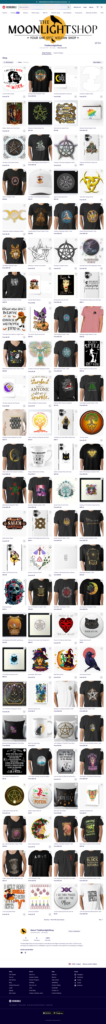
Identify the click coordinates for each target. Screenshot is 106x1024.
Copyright (55, 988)
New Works (12, 980)
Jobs (30, 988)
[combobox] (44, 7)
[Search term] (68, 7)
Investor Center (33, 977)
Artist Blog (32, 990)
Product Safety (56, 985)
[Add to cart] (24, 96)
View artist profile (62, 47)
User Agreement (13, 1005)
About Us (32, 974)
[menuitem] (4, 13)
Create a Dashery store (36, 993)
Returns (54, 977)
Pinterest (79, 985)
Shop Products (46, 53)
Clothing (15, 13)
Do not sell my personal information (36, 1005)
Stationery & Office (91, 13)
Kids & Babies (67, 13)
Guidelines (55, 982)
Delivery (54, 974)
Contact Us (55, 990)
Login (10, 988)
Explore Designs (58, 53)
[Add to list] (24, 67)
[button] (53, 1)
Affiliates (31, 982)
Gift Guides (12, 974)
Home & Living (55, 13)
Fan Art (11, 977)
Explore (4, 13)
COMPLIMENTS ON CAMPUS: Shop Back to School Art (53, 1)
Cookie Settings (56, 993)
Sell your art (32, 985)
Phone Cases (35, 13)
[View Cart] (102, 7)
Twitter (79, 980)
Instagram (80, 974)
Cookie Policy (49, 1005)
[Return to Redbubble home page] (9, 7)
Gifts (102, 13)
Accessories (78, 13)
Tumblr (79, 982)
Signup (11, 990)
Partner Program (34, 980)
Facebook (80, 977)
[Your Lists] (97, 7)
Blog (10, 982)
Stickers (25, 13)
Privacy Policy (22, 1005)
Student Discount (14, 985)
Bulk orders (12, 993)
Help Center (55, 980)
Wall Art (45, 13)
